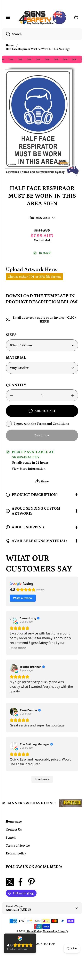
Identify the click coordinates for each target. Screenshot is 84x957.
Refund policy (16, 853)
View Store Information (29, 468)
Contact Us (14, 829)
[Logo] (42, 17)
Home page (14, 821)
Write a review (22, 598)
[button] (42, 482)
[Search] (6, 34)
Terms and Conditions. (53, 423)
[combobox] (42, 34)
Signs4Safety (35, 931)
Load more (42, 779)
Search (11, 837)
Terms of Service (18, 845)
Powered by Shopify (55, 931)
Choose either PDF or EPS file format (34, 276)
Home (9, 45)
